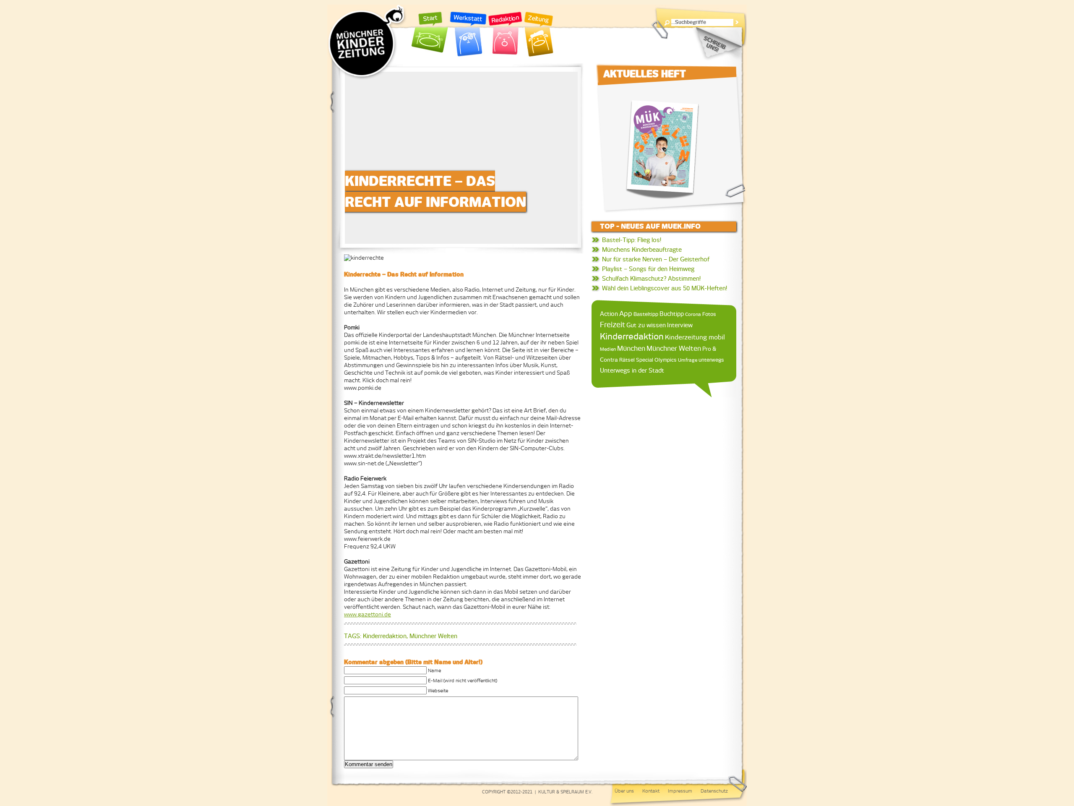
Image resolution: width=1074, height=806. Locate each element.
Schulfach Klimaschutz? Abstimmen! (651, 278)
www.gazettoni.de (367, 614)
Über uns (624, 790)
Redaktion (505, 34)
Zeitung (538, 34)
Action (609, 313)
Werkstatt (468, 34)
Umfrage (687, 360)
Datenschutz (714, 790)
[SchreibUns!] (717, 44)
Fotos (709, 314)
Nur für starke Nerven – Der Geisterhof (655, 259)
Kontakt (651, 790)
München (631, 348)
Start (430, 34)
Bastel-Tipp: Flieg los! (631, 240)
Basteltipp (645, 314)
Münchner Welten (433, 636)
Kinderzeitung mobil (695, 337)
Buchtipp (672, 313)
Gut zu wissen (646, 325)
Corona (693, 314)
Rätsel (627, 360)
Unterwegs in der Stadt (632, 370)
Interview (680, 325)
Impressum (680, 790)
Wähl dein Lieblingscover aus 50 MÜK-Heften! (664, 288)
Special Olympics (656, 360)
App (625, 313)
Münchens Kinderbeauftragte (642, 249)
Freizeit (612, 325)
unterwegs (711, 360)
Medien (608, 349)
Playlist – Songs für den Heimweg (648, 269)
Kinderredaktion (385, 636)
